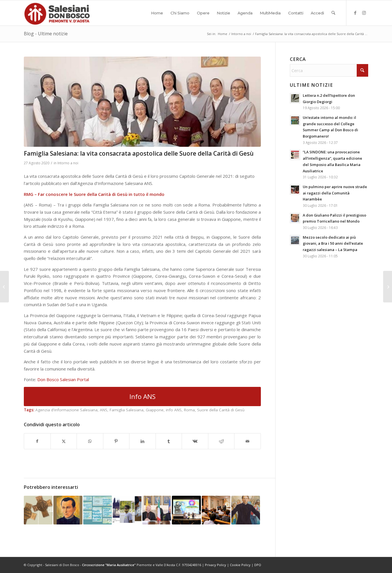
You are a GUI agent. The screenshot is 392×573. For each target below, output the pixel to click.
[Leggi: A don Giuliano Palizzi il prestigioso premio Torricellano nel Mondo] (295, 218)
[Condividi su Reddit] (221, 441)
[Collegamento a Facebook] (355, 12)
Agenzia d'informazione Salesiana (66, 409)
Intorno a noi (67, 163)
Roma (189, 409)
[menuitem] (157, 13)
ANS (103, 409)
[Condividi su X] (64, 441)
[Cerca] (333, 13)
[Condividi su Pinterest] (116, 441)
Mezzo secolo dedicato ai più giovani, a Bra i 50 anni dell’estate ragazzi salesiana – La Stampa (333, 243)
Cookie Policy (240, 565)
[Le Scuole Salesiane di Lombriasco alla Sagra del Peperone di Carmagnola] (4, 286)
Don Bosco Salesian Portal (63, 379)
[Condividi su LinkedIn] (142, 441)
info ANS (174, 409)
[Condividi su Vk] (195, 441)
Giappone (155, 409)
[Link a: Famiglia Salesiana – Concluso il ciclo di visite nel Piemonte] (245, 510)
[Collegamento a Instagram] (364, 12)
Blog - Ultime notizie (46, 33)
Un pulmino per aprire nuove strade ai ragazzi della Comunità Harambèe (335, 193)
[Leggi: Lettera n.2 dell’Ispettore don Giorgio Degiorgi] (295, 98)
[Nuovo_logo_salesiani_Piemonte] (57, 13)
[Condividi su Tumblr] (169, 441)
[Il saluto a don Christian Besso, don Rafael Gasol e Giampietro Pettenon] (387, 286)
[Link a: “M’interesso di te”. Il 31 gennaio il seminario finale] (127, 510)
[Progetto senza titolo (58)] (142, 102)
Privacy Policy (215, 565)
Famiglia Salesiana (126, 409)
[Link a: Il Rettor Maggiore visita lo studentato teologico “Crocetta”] (216, 510)
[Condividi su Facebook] (37, 441)
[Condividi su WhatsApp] (90, 441)
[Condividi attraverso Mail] (247, 441)
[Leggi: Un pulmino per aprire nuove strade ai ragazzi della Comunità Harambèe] (295, 189)
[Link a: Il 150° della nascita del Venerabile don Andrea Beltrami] (67, 510)
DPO (257, 565)
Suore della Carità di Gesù (220, 409)
